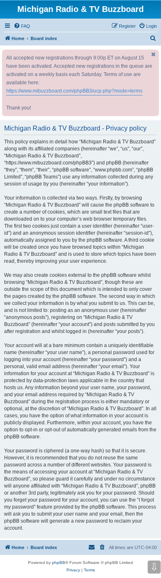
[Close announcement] (153, 54)
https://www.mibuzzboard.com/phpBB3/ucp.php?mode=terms (74, 91)
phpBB (58, 562)
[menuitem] (22, 26)
